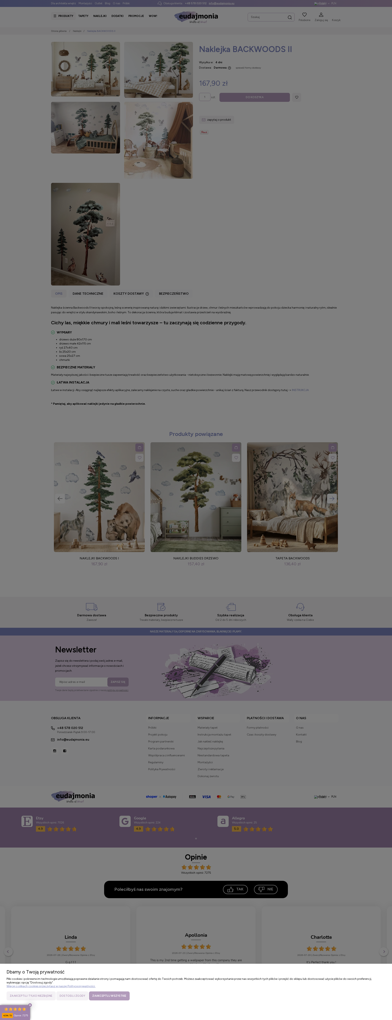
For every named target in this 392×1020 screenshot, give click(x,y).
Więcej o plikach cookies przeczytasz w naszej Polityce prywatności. (51, 986)
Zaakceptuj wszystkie (109, 995)
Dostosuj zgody (72, 995)
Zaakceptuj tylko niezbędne (31, 995)
